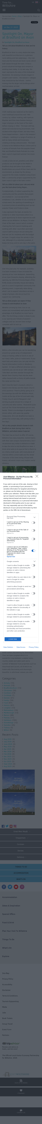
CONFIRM (13, 639)
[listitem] (21, 517)
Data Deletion (8, 647)
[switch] (33, 523)
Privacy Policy (34, 647)
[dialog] (21, 562)
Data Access (21, 647)
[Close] (38, 477)
